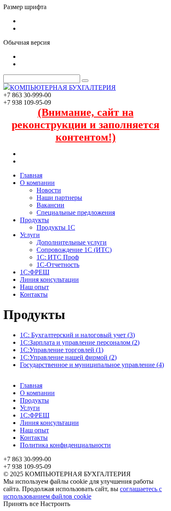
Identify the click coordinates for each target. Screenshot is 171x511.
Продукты (34, 219)
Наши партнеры (59, 197)
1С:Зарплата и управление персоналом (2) (79, 342)
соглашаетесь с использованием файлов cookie (82, 492)
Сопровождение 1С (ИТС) (74, 249)
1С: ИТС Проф (58, 257)
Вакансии (50, 205)
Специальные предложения (76, 212)
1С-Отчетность (58, 264)
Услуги (30, 234)
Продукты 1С (56, 227)
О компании (37, 182)
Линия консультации (49, 279)
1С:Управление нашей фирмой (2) (68, 357)
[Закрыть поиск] (85, 80)
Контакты (34, 294)
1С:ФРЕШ (34, 272)
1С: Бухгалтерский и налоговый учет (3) (77, 334)
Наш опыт (34, 286)
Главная (31, 175)
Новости (49, 190)
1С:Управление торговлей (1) (61, 349)
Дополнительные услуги (72, 242)
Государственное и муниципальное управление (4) (92, 364)
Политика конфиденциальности (65, 445)
